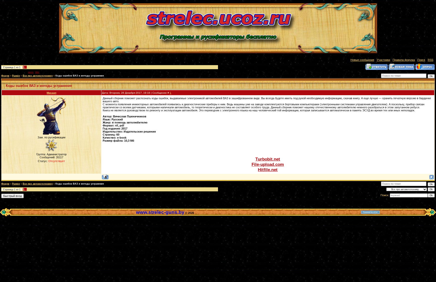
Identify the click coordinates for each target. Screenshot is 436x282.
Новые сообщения (362, 59)
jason (31, 72)
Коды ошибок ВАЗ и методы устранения (80, 75)
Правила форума (404, 59)
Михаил (51, 92)
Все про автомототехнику (38, 75)
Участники (383, 59)
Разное (16, 75)
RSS (430, 59)
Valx (37, 72)
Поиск (421, 59)
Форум (5, 75)
